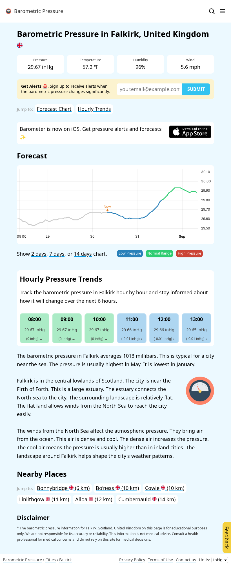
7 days (57, 253)
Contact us (186, 559)
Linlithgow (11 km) (44, 499)
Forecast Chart (54, 108)
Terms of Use (160, 559)
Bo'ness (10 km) (117, 488)
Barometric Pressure (37, 11)
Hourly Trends (94, 108)
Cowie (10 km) (164, 488)
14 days (83, 253)
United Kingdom (127, 528)
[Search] (211, 11)
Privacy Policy (132, 559)
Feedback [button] (226, 537)
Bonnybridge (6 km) (63, 488)
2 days (38, 253)
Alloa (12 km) (93, 499)
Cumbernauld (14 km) (147, 499)
